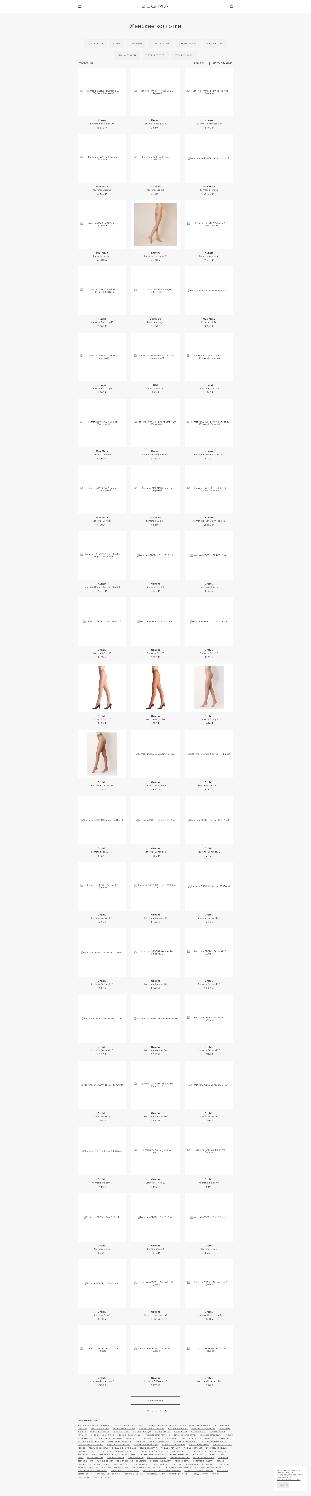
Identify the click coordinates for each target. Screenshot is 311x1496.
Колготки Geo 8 (102, 1247)
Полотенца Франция (179, 1474)
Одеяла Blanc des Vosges (154, 1454)
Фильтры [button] (200, 63)
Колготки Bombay (102, 254)
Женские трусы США (178, 1428)
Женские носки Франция (130, 1435)
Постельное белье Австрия (115, 1467)
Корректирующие (160, 44)
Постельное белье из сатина (125, 1471)
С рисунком (136, 44)
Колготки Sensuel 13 (209, 784)
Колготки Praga (155, 321)
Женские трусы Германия (151, 1428)
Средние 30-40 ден (127, 55)
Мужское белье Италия (185, 1435)
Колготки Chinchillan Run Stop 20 (102, 585)
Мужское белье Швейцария (109, 1438)
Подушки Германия (170, 1448)
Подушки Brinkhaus (98, 1448)
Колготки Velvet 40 (209, 254)
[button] (79, 6)
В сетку (116, 44)
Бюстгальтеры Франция (124, 1428)
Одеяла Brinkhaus (179, 1454)
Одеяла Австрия (95, 1458)
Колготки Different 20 (155, 1380)
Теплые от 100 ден (184, 55)
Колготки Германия (99, 1432)
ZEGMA (155, 6)
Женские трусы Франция (203, 1428)
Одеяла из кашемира (203, 1458)
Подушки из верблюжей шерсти (116, 1451)
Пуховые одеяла (105, 1461)
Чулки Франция (198, 1432)
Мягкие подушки (197, 1451)
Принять (283, 1485)
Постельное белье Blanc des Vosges (131, 1464)
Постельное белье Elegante (200, 1464)
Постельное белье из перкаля (92, 1471)
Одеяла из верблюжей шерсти (131, 1461)
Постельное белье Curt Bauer (168, 1464)
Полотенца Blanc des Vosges (198, 1471)
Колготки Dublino (155, 519)
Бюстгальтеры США (100, 1428)
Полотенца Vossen (134, 1474)
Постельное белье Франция (177, 1467)
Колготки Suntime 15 (102, 784)
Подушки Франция (193, 1448)
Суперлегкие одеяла (203, 1461)
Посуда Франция (101, 1477)
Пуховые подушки (87, 1451)
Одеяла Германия (115, 1458)
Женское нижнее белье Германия (94, 1425)
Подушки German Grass (124, 1448)
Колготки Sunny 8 (209, 718)
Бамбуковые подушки (217, 1448)
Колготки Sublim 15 (156, 387)
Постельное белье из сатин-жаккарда (162, 1471)
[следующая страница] (165, 1412)
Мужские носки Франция (146, 1445)
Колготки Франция (142, 1432)
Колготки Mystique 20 (102, 122)
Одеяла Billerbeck (129, 1454)
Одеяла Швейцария (156, 1458)
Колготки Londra (155, 188)
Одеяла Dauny (198, 1454)
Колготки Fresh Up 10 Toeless (209, 519)
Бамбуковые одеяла (180, 1458)
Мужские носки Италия (118, 1445)
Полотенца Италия (156, 1474)
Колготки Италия (121, 1432)
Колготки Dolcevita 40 (156, 1313)
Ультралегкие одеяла (99, 1464)
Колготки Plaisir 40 (102, 1181)
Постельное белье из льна (208, 1467)
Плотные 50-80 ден (156, 55)
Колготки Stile (209, 321)
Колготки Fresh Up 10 (102, 321)
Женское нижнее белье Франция (196, 1425)
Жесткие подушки (176, 1451)
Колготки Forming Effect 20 (155, 453)
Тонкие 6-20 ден (215, 44)
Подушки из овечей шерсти (149, 1451)
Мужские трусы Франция (217, 1438)
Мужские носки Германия (90, 1445)
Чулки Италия (180, 1432)
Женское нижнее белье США (162, 1425)
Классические (95, 44)
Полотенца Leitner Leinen (108, 1474)
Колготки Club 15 (155, 585)
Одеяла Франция (136, 1458)
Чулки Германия (162, 1432)
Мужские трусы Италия (166, 1438)
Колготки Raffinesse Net (209, 122)
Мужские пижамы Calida (120, 1441)
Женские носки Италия (102, 1435)
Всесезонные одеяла (160, 1461)
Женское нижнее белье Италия (129, 1425)
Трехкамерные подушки (104, 1454)
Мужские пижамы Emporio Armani (153, 1441)
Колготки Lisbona (102, 188)
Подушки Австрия (148, 1448)
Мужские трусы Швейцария (91, 1441)
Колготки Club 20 (209, 651)
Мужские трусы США (191, 1438)
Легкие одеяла (182, 1461)
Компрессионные (188, 44)
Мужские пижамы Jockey (214, 1441)
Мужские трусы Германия (138, 1438)
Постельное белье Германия (146, 1467)
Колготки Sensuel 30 (155, 1049)
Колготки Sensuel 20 (209, 850)
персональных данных (288, 1479)
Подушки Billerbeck (199, 1445)
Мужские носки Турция (173, 1445)
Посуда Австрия (200, 1474)
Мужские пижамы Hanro (186, 1441)
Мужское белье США (210, 1435)
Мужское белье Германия (157, 1435)
